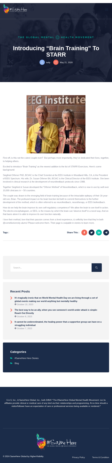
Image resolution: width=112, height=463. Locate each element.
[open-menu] (106, 9)
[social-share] (84, 232)
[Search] (97, 267)
